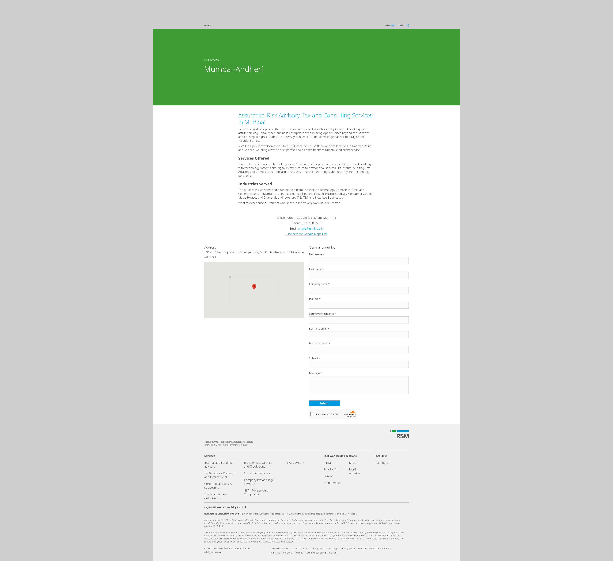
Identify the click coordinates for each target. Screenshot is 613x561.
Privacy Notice (348, 548)
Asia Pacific (331, 469)
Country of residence (321, 313)
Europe (328, 476)
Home (207, 25)
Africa (327, 463)
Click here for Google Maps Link (306, 234)
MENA (353, 463)
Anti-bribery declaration (318, 548)
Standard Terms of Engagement (374, 548)
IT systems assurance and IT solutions (258, 464)
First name (315, 254)
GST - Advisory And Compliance (256, 492)
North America (354, 471)
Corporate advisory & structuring (218, 485)
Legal (336, 548)
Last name (315, 269)
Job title (313, 299)
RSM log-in (382, 463)
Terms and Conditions (280, 552)
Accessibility (297, 548)
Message (314, 373)
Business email (318, 328)
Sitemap (299, 552)
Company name (318, 284)
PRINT (387, 25)
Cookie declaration (279, 548)
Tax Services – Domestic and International (219, 475)
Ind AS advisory (294, 463)
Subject (313, 358)
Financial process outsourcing (215, 496)
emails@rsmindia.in (310, 228)
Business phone (318, 343)
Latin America (332, 483)
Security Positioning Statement (321, 552)
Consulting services (257, 473)
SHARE (401, 25)
